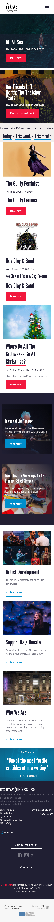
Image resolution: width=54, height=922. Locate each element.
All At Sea (14, 42)
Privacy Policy (45, 813)
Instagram (26, 855)
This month (42, 136)
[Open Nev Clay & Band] (27, 236)
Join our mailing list (26, 844)
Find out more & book (22, 113)
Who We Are (16, 712)
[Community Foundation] (40, 906)
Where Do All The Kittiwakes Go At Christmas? (20, 353)
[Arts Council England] (13, 906)
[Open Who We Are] (27, 688)
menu (46, 7)
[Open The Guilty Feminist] (27, 159)
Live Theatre (13, 7)
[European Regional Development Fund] (27, 913)
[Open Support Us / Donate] (27, 618)
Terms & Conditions (41, 809)
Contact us (26, 867)
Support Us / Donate (23, 642)
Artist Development (22, 572)
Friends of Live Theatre (19, 421)
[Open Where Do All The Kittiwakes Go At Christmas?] (27, 322)
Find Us (8, 832)
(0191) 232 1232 (25, 789)
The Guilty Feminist (22, 183)
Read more (15, 443)
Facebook (20, 855)
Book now (15, 57)
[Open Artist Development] (27, 548)
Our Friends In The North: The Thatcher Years (23, 92)
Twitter (32, 855)
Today (7, 136)
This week (23, 136)
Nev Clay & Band (20, 261)
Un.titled (31, 891)
